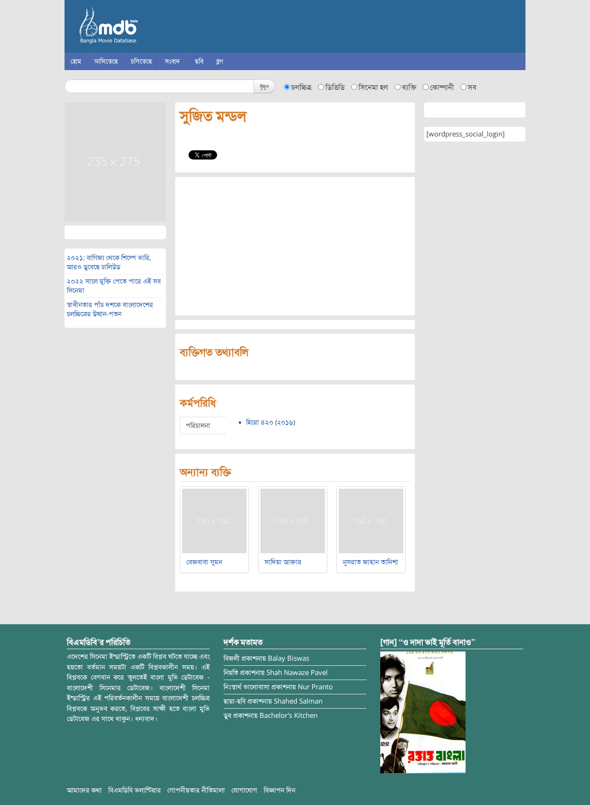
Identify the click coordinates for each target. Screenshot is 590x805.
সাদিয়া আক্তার (283, 562)
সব (472, 87)
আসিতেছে (106, 61)
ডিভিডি (335, 87)
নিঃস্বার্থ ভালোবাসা (247, 687)
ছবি (199, 61)
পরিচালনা (198, 425)
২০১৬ (285, 422)
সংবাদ (172, 61)
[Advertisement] (295, 246)
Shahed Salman (298, 701)
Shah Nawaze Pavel (297, 673)
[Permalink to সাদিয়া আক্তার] (292, 520)
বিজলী (232, 658)
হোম (76, 61)
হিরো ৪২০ (259, 422)
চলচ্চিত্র (301, 87)
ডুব (227, 715)
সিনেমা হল (373, 87)
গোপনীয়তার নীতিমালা (196, 790)
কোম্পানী (442, 87)
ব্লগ (219, 61)
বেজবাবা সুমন (204, 562)
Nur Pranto (315, 687)
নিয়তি (231, 673)
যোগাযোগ (244, 790)
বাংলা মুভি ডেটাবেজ (147, 27)
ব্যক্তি (409, 87)
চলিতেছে (141, 61)
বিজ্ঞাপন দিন (279, 790)
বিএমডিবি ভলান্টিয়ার (134, 790)
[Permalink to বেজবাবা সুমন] (214, 520)
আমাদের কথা (84, 790)
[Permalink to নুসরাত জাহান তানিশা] (371, 520)
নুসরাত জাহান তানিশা (370, 562)
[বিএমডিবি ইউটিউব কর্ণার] (423, 712)
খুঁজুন (264, 86)
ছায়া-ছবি (235, 701)
